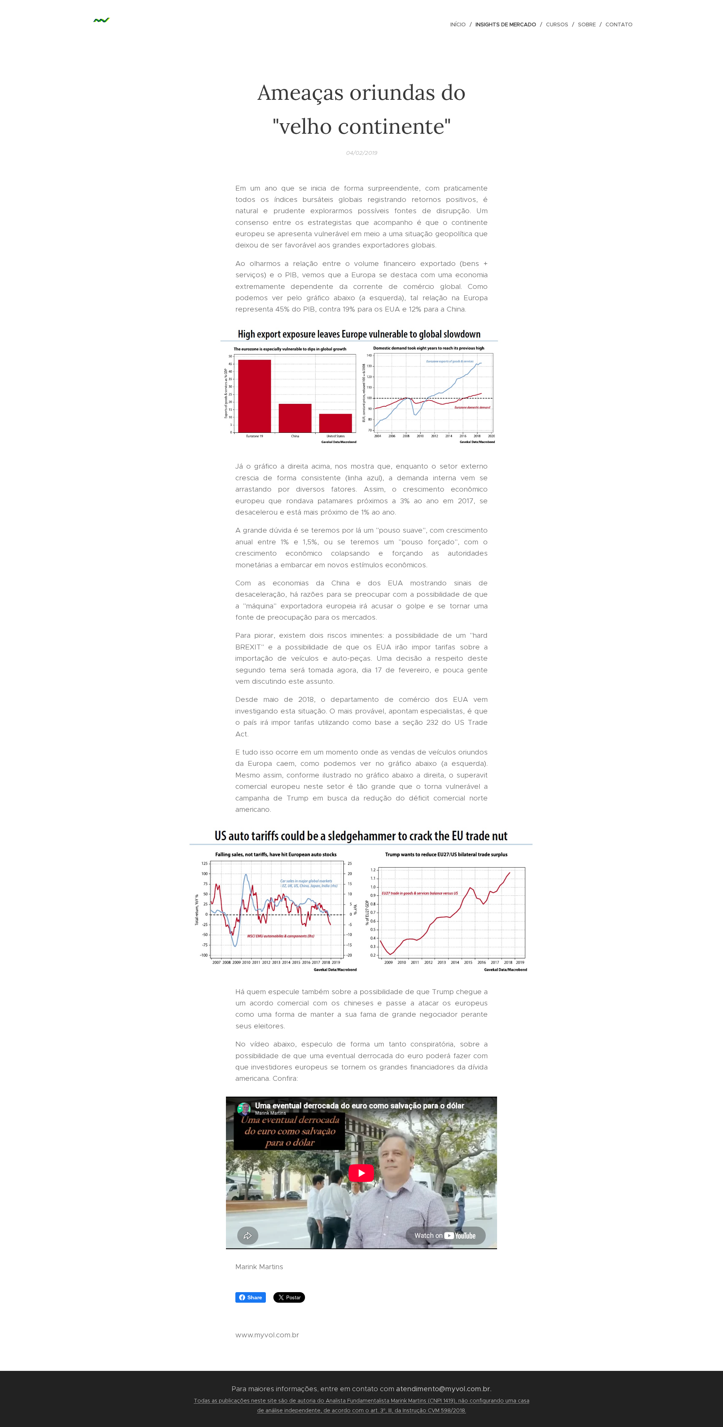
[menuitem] (460, 24)
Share (254, 1297)
